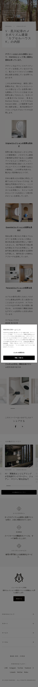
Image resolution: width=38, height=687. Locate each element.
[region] (19, 343)
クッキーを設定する (19, 352)
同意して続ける (19, 358)
